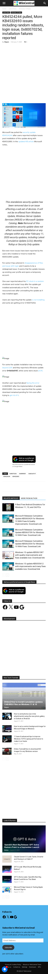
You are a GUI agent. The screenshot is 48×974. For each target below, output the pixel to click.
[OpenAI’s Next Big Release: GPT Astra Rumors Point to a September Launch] (24, 838)
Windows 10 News (25, 9)
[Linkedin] (33, 97)
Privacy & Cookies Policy (13, 965)
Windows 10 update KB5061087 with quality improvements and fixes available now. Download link (30, 555)
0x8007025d (13, 473)
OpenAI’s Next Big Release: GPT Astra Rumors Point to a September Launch (21, 846)
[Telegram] (44, 97)
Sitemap (24, 967)
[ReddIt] (38, 97)
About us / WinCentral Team (32, 965)
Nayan (6, 42)
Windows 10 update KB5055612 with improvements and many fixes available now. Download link (30, 566)
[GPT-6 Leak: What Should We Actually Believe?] (7, 869)
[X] (17, 97)
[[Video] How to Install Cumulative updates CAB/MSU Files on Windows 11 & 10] (24, 696)
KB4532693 (15, 476)
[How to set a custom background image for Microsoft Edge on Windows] (7, 728)
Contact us (16, 967)
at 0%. (40, 371)
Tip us (9, 967)
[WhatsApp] (28, 97)
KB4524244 (6, 476)
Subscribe (8, 947)
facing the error (33, 383)
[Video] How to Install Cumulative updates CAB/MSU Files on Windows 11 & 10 (23, 703)
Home (4, 9)
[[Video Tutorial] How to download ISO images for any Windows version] (7, 751)
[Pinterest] (22, 97)
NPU (39, 967)
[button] (44, 3)
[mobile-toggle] (4, 3)
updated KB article (26, 141)
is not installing (38, 300)
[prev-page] (3, 575)
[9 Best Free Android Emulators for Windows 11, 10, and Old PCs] (8, 507)
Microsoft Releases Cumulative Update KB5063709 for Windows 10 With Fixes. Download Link (29, 532)
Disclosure (32, 967)
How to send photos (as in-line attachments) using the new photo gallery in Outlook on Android (29, 716)
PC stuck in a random (35, 281)
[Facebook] (12, 97)
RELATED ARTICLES (11, 498)
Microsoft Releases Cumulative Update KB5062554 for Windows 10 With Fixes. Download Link (29, 544)
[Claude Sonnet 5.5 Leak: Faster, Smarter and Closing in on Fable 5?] (7, 859)
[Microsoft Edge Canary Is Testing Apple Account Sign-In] (7, 889)
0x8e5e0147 (32, 473)
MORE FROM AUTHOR (29, 498)
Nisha (6, 850)
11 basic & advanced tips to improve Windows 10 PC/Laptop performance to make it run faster (28, 739)
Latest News (13, 9)
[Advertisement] (24, 70)
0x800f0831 (22, 473)
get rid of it (14, 395)
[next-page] (7, 575)
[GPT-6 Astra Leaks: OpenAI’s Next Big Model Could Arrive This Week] (7, 879)
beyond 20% (7, 367)
